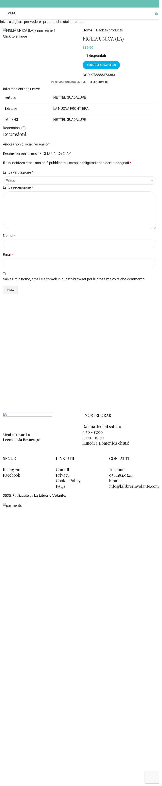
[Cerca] (152, 13)
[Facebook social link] (76, 4)
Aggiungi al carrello (101, 64)
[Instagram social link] (82, 4)
